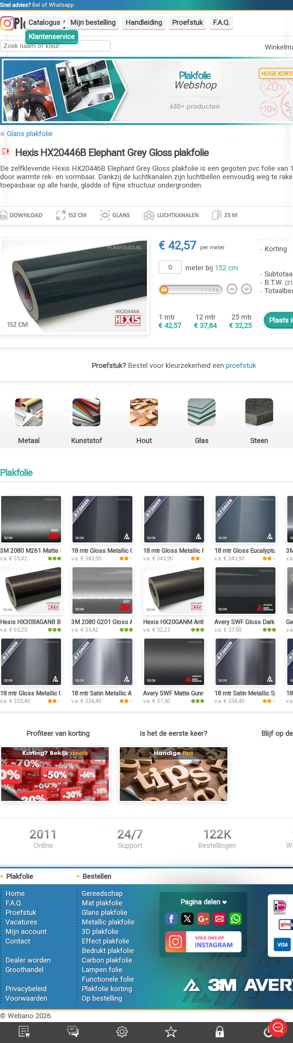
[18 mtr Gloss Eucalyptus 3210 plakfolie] (245, 541)
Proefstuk (187, 22)
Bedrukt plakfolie (108, 951)
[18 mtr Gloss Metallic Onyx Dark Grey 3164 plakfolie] (102, 541)
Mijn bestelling (93, 22)
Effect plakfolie (105, 941)
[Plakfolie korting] (55, 800)
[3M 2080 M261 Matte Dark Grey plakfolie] (31, 541)
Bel (36, 5)
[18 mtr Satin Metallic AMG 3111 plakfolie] (102, 684)
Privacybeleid (26, 989)
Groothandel (24, 970)
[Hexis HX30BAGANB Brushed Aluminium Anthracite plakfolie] (31, 612)
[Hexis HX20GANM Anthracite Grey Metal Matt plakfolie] (174, 612)
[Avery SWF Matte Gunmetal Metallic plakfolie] (174, 684)
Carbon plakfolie (107, 960)
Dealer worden (28, 960)
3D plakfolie (100, 931)
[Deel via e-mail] (217, 922)
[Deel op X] (185, 922)
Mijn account (26, 931)
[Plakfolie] (6, 153)
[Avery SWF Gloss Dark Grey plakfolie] (245, 612)
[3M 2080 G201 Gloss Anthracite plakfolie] (102, 612)
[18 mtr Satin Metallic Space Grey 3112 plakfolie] (245, 684)
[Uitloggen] (269, 1035)
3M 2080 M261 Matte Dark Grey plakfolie (55, 550)
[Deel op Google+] (201, 922)
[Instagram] (11, 28)
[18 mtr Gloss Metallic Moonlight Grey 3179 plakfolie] (174, 541)
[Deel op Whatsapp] (233, 922)
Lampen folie (102, 970)
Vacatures (21, 922)
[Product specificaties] (21, 217)
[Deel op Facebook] (171, 922)
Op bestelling (102, 998)
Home (15, 893)
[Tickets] (73, 1035)
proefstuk (241, 365)
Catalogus (44, 22)
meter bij (211, 268)
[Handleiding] (174, 800)
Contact (17, 941)
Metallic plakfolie (108, 922)
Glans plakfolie (30, 134)
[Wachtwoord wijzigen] (220, 1035)
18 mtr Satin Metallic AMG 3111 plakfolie (126, 693)
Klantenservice (52, 36)
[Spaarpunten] (171, 1035)
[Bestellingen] (24, 1035)
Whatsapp (61, 5)
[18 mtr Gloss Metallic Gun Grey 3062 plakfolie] (31, 684)
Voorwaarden (26, 998)
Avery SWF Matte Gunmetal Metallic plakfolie (203, 693)
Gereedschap (102, 893)
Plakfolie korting (107, 989)
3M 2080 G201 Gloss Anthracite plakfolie (126, 622)
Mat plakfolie (102, 903)
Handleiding (144, 22)
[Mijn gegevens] (122, 1035)
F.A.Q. (221, 22)
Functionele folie (108, 979)
